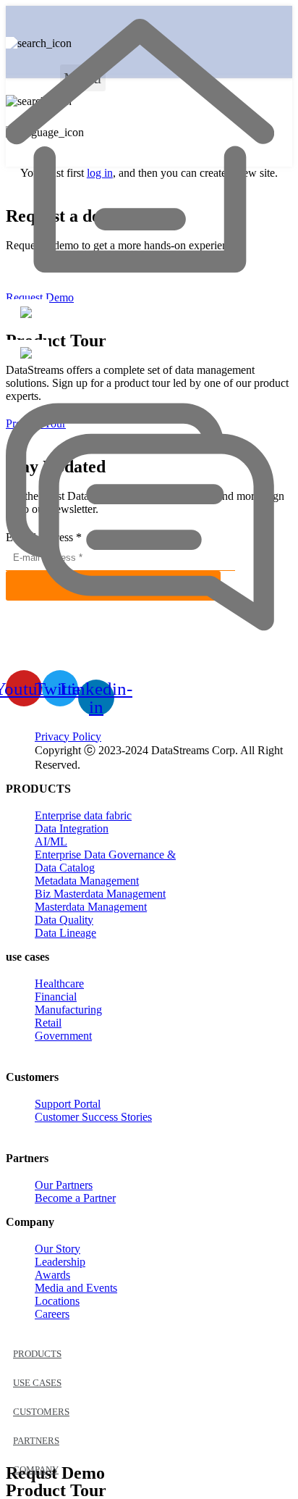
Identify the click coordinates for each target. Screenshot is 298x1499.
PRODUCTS (37, 1353)
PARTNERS (36, 1440)
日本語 (129, 83)
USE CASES (37, 1382)
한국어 (129, 68)
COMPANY (36, 1469)
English (130, 54)
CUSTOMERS (41, 1411)
